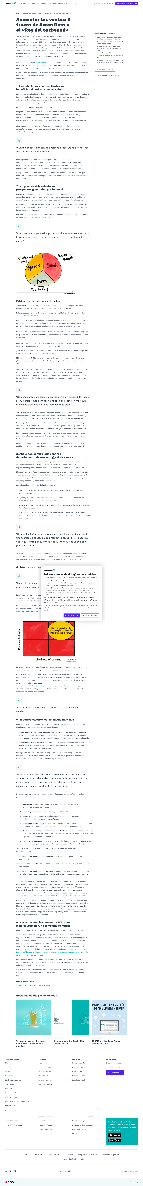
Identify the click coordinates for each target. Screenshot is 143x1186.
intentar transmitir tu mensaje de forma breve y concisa (39, 686)
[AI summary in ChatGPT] (15, 1171)
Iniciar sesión (100, 3)
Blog (17, 13)
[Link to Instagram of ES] (10, 1171)
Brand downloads (79, 1080)
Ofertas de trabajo (79, 1076)
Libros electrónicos (46, 1067)
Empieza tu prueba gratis (125, 3)
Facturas (8, 1067)
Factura (70, 1155)
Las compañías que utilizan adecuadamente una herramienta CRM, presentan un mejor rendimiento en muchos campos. (52, 953)
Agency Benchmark (46, 1080)
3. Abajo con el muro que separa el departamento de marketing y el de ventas (109, 48)
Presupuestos (10, 1076)
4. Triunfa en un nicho (104, 53)
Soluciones (25, 3)
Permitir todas (71, 615)
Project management (111, 1155)
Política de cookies (79, 1129)
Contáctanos (75, 3)
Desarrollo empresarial (44, 985)
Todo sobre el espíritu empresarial (54, 3)
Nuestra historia (78, 1063)
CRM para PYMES (55, 1155)
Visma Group (134, 1182)
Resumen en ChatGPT (106, 69)
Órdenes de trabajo (12, 1097)
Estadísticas (9, 1084)
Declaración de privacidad (82, 1125)
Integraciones (10, 1106)
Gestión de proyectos (13, 1080)
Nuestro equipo (78, 1071)
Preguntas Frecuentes (47, 1125)
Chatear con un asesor (114, 1063)
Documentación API (46, 1084)
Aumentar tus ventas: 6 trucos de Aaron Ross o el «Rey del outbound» (45, 13)
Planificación (9, 1088)
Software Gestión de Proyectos (73, 1159)
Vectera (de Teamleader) (14, 1125)
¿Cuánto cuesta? (11, 1110)
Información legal (79, 1121)
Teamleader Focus (11, 1121)
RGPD (74, 1133)
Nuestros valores (78, 1067)
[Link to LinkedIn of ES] (6, 1171)
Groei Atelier (41, 62)
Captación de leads (12, 1093)
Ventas (32, 985)
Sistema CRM (38, 1155)
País (60, 1171)
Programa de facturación (88, 1155)
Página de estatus (45, 1129)
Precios (35, 3)
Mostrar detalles (89, 615)
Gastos (7, 1071)
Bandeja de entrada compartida (17, 1101)
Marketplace (43, 1076)
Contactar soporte (113, 1067)
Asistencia (42, 1121)
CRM (6, 1063)
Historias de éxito (45, 1071)
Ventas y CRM (22, 985)
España (111, 3)
